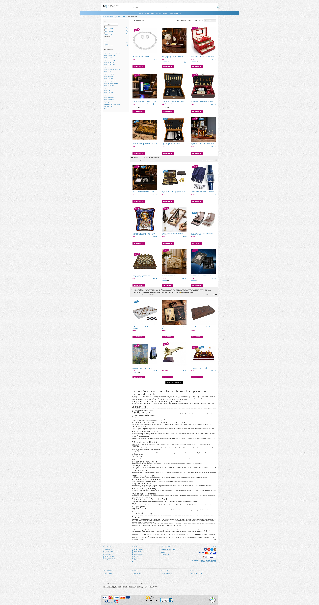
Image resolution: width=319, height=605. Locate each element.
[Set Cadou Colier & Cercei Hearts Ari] (145, 40)
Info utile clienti (107, 546)
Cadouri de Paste (137, 573)
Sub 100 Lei (107, 27)
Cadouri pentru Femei (196, 575)
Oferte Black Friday (108, 106)
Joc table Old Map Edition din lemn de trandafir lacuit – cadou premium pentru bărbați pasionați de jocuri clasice (145, 144)
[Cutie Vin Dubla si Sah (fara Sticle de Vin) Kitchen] (203, 86)
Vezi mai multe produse (174, 382)
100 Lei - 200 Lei (109, 28)
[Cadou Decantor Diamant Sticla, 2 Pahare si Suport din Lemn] (203, 129)
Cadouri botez (107, 59)
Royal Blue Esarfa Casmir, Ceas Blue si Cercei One (202, 191)
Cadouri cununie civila (109, 62)
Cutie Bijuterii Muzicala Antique (169, 275)
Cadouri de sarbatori (108, 78)
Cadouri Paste (107, 94)
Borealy (107, 42)
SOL (134, 558)
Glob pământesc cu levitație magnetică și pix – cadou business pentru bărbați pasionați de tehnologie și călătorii (145, 102)
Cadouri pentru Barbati (196, 573)
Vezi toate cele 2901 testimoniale (206, 160)
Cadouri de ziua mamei (109, 85)
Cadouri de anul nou (108, 66)
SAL (132, 561)
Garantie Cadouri (137, 553)
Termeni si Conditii (137, 549)
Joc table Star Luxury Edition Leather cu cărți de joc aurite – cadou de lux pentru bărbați (173, 192)
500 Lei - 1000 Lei (109, 33)
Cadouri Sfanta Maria (109, 101)
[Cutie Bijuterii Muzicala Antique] (174, 261)
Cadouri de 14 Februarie (109, 64)
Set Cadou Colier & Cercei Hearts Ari (141, 56)
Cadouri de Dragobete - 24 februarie (112, 69)
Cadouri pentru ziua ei (109, 97)
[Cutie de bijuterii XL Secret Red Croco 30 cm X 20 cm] (203, 41)
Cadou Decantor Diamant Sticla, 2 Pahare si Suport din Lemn (202, 144)
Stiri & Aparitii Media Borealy (111, 558)
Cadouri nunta (107, 90)
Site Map (135, 556)
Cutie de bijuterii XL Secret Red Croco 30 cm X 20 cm (203, 56)
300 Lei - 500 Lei (109, 31)
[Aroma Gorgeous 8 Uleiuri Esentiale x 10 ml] (203, 261)
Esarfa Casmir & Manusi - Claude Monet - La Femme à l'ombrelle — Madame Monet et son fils (145, 367)
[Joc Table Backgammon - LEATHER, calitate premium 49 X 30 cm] (145, 312)
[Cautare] (166, 7)
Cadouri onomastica (108, 92)
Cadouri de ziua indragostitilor (111, 83)
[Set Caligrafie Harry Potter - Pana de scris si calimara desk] (174, 312)
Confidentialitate (137, 551)
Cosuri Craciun (107, 575)
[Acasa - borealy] (111, 7)
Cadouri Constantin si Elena (110, 61)
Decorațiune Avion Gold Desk (168, 367)
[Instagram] (214, 549)
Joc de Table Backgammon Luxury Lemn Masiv (201, 327)
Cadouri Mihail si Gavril (109, 89)
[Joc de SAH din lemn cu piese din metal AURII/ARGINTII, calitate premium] (145, 261)
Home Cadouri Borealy (108, 16)
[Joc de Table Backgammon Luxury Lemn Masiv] (203, 312)
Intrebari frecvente (137, 554)
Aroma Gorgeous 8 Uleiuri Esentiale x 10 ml (201, 275)
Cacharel (107, 44)
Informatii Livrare (108, 553)
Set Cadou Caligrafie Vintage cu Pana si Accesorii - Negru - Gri (173, 234)
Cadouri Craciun (108, 573)
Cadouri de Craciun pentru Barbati (112, 53)
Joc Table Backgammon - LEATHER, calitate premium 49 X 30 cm (145, 327)
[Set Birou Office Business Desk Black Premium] (145, 177)
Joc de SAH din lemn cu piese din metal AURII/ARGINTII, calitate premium (141, 275)
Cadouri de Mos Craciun (109, 73)
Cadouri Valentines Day (167, 575)
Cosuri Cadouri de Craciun (110, 55)
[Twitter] (211, 549)
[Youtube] (208, 549)
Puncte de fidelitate (108, 554)
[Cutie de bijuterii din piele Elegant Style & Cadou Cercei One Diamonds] (203, 219)
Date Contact (107, 559)
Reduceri (106, 108)
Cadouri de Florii (107, 71)
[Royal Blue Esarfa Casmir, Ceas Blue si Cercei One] (203, 177)
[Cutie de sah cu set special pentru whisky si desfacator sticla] (174, 129)
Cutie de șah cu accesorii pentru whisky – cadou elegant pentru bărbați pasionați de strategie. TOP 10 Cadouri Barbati (174, 102)
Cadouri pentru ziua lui (109, 99)
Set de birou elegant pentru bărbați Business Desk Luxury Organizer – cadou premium (202, 367)
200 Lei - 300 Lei (109, 30)
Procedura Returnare (109, 551)
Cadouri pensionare (108, 96)
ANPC (134, 559)
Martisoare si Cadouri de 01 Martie (112, 104)
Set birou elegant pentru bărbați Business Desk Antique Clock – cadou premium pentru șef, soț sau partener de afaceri (173, 57)
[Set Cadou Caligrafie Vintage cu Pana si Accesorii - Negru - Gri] (174, 219)
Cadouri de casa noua (109, 67)
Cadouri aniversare (108, 57)
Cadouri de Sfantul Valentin (110, 80)
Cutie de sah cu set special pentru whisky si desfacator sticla (171, 144)
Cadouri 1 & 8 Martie (167, 573)
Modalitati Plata (108, 549)
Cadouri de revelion (108, 76)
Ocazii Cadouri (121, 16)
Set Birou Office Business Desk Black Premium (143, 191)
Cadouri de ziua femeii (109, 81)
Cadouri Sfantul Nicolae (109, 103)
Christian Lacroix (109, 45)
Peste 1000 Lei (108, 34)
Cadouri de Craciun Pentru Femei (111, 52)
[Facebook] (205, 549)
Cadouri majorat (107, 87)
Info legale (135, 546)
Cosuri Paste (136, 575)
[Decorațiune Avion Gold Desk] (174, 354)
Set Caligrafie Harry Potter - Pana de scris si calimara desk (174, 327)
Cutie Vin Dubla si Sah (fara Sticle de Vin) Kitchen (202, 101)
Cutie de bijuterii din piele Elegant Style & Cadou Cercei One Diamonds (202, 234)
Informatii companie (109, 556)
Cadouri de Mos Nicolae (109, 75)
